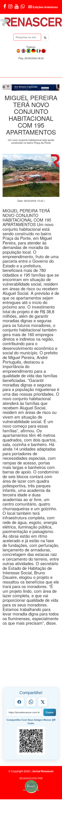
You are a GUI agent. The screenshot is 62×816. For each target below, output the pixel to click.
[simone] (31, 87)
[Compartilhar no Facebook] (19, 703)
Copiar (50, 714)
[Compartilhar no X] (42, 703)
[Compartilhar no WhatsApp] (31, 703)
